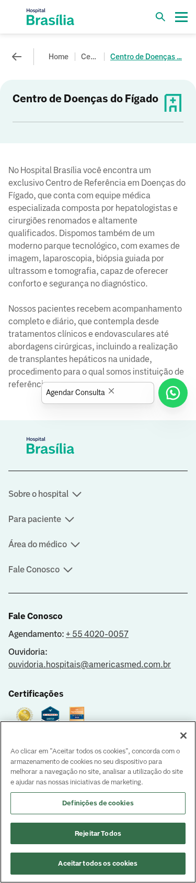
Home (58, 56)
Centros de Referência (90, 56)
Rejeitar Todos (98, 833)
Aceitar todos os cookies (97, 863)
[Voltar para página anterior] (16, 56)
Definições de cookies (98, 803)
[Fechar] (183, 735)
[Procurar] (160, 16)
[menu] (181, 16)
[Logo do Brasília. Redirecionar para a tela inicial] (50, 16)
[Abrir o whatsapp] (173, 393)
